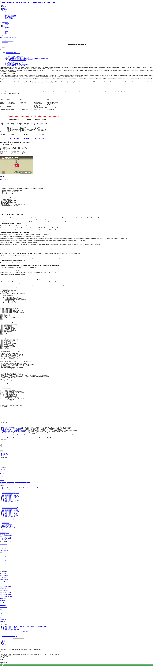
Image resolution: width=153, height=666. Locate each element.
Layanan (4, 10)
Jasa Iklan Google (6, 490)
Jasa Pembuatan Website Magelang (10, 507)
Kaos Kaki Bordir (10, 482)
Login (1, 615)
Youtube (6, 31)
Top (1, 663)
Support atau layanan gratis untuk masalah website (17, 62)
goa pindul (2, 483)
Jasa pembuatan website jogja (9, 52)
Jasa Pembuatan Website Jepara (9, 501)
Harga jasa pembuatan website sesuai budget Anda (17, 60)
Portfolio (7, 54)
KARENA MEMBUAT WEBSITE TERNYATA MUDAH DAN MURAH (19, 57)
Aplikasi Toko (3, 598)
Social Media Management (10, 15)
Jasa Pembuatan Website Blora (9, 630)
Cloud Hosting (3, 577)
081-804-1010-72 (3, 453)
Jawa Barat (2, 477)
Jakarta (1, 478)
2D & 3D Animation (9, 18)
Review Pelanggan (4, 550)
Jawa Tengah (3, 476)
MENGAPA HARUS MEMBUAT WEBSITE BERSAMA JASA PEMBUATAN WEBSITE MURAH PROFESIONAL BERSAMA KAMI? (27, 58)
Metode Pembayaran (4, 619)
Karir (1, 471)
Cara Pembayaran (4, 611)
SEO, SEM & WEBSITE (9, 13)
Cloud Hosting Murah (4, 533)
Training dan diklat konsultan (8, 527)
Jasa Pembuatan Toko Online (8, 492)
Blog (3, 25)
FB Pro (6, 30)
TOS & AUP (2, 621)
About (3, 641)
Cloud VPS (2, 534)
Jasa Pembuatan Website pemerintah (10, 509)
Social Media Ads (8, 14)
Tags (3, 643)
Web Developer (8, 11)
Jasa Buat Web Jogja (4, 539)
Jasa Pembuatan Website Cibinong (9, 632)
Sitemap (4, 644)
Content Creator (5, 28)
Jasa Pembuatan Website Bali (8, 494)
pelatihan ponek (5, 523)
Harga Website (5, 488)
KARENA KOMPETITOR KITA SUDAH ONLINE (16, 56)
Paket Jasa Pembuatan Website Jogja (13, 53)
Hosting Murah (3, 573)
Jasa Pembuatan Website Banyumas (10, 495)
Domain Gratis (3, 548)
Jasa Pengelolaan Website (8, 520)
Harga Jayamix (3, 482)
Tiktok (6, 33)
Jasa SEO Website (6, 522)
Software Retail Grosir (7, 524)
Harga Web (4, 9)
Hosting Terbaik (3, 544)
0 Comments (5, 42)
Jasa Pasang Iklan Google (5, 537)
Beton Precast (18, 482)
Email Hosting (3, 581)
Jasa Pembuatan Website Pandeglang (10, 633)
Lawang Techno (5, 39)
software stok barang (6, 525)
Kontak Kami (2, 469)
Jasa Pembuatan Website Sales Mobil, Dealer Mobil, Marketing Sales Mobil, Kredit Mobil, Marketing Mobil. (24, 626)
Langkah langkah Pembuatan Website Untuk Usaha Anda (16, 65)
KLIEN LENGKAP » (4, 179)
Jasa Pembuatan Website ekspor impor (10, 500)
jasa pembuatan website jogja (11, 78)
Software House (8, 19)
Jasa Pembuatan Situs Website (6, 535)
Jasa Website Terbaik (4, 546)
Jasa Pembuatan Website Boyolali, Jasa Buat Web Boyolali (15, 631)
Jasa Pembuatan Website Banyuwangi (10, 496)
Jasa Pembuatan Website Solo (8, 516)
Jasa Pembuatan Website (7, 41)
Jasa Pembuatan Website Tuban (9, 627)
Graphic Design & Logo (9, 17)
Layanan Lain (5, 22)
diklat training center (25, 482)
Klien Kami (7, 27)
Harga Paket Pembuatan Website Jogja (13, 63)
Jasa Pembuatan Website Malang (9, 508)
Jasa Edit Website (4, 590)
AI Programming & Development (11, 20)
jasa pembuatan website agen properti (10, 493)
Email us (2, 455)
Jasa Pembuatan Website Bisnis (9, 497)
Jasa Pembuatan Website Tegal (9, 518)
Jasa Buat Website (6, 489)
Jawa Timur (2, 475)
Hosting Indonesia (4, 575)
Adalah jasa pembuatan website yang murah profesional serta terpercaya (21, 59)
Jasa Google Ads (8, 23)
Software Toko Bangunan (7, 526)
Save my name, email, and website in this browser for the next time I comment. (17, 448)
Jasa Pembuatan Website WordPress (10, 519)
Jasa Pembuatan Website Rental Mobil (10, 511)
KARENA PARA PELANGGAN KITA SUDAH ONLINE (17, 55)
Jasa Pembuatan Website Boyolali (9, 498)
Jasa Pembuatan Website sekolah (9, 514)
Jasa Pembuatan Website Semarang (10, 515)
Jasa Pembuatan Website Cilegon (9, 636)
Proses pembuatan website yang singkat (15, 61)
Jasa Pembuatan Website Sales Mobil (10, 513)
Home (3, 8)
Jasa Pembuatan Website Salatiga (9, 512)
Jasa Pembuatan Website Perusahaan (10, 510)
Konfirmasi (2, 617)
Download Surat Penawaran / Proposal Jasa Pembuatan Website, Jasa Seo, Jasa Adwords (21, 487)
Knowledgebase (3, 607)
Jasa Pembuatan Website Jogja (8, 37)
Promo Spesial (3, 473)
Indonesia (2, 480)
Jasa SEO (7, 24)
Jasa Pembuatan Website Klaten (9, 505)
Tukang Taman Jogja (9, 483)
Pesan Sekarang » (13, 115)
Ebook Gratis (2, 605)
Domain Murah (3, 532)
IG (5, 32)
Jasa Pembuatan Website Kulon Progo (10, 635)
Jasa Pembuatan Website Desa (9, 499)
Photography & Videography (10, 16)
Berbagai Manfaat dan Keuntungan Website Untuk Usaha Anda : (17, 64)
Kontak (3, 26)
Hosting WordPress (4, 579)
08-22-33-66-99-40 (4, 454)
